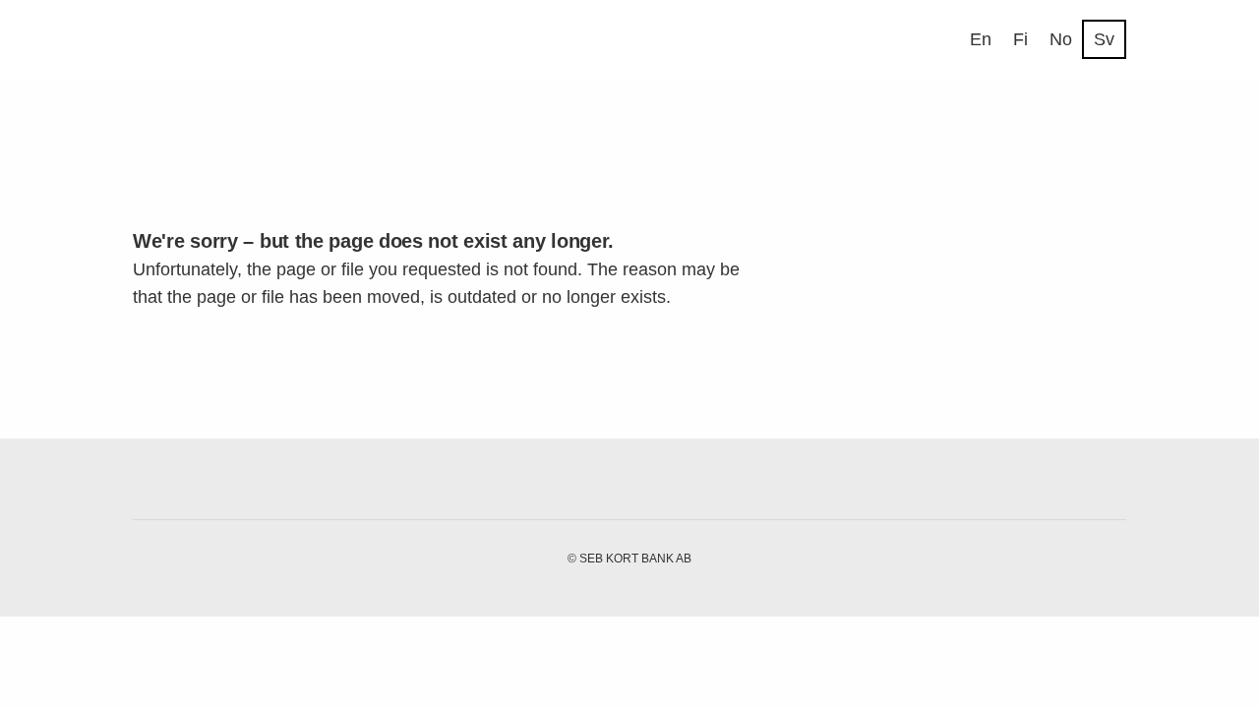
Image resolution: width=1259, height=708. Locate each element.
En (980, 39)
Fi (1020, 39)
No (1060, 39)
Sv (1104, 39)
